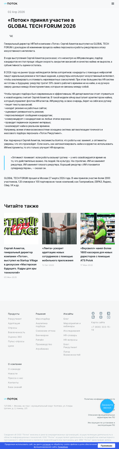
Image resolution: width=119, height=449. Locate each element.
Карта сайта (98, 322)
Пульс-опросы (16, 341)
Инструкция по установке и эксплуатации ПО (101, 423)
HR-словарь (70, 335)
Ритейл (40, 339)
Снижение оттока (45, 330)
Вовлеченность (16, 332)
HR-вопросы (70, 339)
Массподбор (43, 318)
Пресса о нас (15, 378)
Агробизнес (42, 348)
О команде (14, 369)
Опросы (12, 327)
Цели (11, 345)
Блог (66, 318)
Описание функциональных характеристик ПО (101, 416)
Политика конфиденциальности (99, 399)
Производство (44, 344)
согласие (46, 444)
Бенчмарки (42, 335)
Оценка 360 (15, 336)
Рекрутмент (15, 318)
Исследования (72, 330)
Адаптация (14, 323)
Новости (13, 373)
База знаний (15, 387)
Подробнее (63, 447)
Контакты (13, 382)
